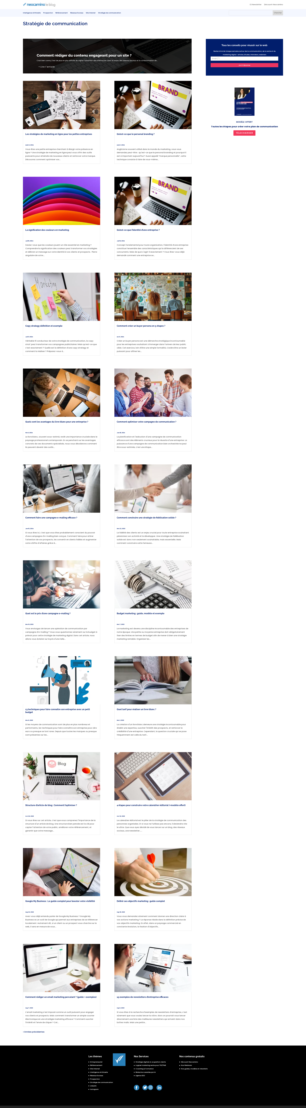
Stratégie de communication (109, 13)
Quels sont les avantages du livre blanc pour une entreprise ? (56, 421)
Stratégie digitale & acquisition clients (151, 1062)
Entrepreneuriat (96, 1062)
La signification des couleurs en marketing (47, 230)
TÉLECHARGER (244, 132)
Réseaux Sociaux (76, 13)
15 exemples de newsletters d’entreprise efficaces (142, 997)
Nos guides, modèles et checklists (194, 1069)
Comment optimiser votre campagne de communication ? (146, 421)
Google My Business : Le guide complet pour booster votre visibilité (60, 901)
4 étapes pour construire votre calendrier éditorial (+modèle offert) (151, 805)
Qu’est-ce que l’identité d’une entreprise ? (138, 230)
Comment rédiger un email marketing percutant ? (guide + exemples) (61, 997)
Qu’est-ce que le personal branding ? (136, 134)
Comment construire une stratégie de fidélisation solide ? (146, 517)
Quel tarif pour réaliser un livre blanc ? (136, 709)
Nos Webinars (186, 1065)
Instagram (94, 1089)
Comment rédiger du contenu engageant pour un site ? (84, 55)
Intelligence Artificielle (32, 13)
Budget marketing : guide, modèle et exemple (140, 613)
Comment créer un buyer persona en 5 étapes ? (141, 326)
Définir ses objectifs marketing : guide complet (141, 901)
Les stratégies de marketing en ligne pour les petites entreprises (58, 134)
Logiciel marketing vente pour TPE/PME (151, 1065)
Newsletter (257, 4)
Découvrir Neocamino (273, 4)
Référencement (61, 13)
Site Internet (91, 13)
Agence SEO (140, 1075)
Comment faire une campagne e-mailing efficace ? (51, 517)
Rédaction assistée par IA (146, 1072)
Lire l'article (48, 66)
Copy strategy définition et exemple (43, 326)
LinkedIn (93, 1086)
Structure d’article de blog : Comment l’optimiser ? (51, 805)
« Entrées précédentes (33, 1031)
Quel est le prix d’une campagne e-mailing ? (48, 613)
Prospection (48, 13)
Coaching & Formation (145, 1069)
